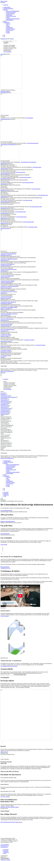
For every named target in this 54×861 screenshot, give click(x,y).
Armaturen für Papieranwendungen (8, 253)
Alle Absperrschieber (20, 172)
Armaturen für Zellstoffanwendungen (9, 258)
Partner (5, 21)
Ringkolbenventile (5, 190)
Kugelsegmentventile (5, 119)
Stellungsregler (4, 330)
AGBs (4, 496)
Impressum (5, 493)
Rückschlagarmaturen (5, 173)
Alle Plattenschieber (36, 167)
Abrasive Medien (4, 277)
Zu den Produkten (7, 51)
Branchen (5, 9)
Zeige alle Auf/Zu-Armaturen (7, 319)
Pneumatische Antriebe (6, 341)
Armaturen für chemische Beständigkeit (9, 286)
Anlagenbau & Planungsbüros (13, 18)
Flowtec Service (4, 751)
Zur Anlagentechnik (5, 533)
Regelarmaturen (4, 320)
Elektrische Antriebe (5, 346)
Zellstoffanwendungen (6, 255)
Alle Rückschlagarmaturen (25, 177)
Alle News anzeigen (5, 796)
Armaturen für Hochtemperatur (7, 264)
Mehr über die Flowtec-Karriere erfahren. (10, 807)
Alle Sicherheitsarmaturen (28, 182)
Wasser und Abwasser (11, 16)
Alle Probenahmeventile (20, 211)
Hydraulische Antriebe (6, 351)
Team (7, 25)
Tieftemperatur (4, 270)
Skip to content (4, 1)
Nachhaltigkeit (9, 27)
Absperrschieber (4, 168)
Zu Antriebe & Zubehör (6, 334)
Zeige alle (3, 54)
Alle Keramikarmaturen (21, 216)
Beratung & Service (10, 28)
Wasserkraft (3, 293)
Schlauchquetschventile (6, 201)
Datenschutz (6, 494)
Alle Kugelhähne (29, 117)
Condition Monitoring (8, 8)
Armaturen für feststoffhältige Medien (9, 307)
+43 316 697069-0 (5, 844)
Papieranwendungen (5, 228)
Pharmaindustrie (9, 20)
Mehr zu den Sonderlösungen (7, 371)
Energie (8, 17)
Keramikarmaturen (5, 213)
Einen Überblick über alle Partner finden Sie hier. (11, 822)
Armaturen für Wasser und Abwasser (9, 291)
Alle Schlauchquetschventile (35, 206)
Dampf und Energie (5, 298)
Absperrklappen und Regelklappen (8, 144)
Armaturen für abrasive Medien (7, 281)
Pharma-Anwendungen (6, 308)
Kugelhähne (3, 92)
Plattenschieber (4, 163)
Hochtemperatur (4, 260)
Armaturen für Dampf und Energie (8, 302)
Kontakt (8, 32)
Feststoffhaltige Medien (6, 303)
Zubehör (2, 357)
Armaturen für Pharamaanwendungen (9, 313)
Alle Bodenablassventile (28, 221)
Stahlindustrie (9, 14)
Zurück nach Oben (5, 858)
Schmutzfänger (4, 183)
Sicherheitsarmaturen (5, 178)
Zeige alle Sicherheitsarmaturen (7, 329)
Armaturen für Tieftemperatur (7, 275)
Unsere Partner (4, 544)
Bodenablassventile (5, 218)
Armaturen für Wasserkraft (6, 296)
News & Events (9, 30)
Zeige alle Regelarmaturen (6, 324)
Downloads (6, 492)
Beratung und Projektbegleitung (8, 521)
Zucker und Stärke (10, 13)
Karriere (8, 31)
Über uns (8, 23)
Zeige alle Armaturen (5, 91)
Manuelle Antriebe (5, 336)
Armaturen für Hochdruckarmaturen (9, 269)
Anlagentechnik (6, 7)
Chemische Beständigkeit (6, 282)
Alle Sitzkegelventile (27, 200)
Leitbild (8, 26)
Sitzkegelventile (4, 196)
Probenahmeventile (5, 207)
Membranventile (4, 223)
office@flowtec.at (5, 845)
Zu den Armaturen (5, 616)
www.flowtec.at (4, 847)
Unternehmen (6, 22)
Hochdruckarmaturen (5, 265)
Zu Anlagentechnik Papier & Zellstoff (9, 666)
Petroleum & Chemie (11, 12)
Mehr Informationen (5, 566)
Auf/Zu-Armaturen (5, 315)
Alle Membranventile (32, 227)
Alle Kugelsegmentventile (32, 143)
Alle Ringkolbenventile (42, 195)
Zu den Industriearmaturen (6, 510)
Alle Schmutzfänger (36, 188)
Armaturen (5, 4)
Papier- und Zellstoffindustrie (12, 11)
